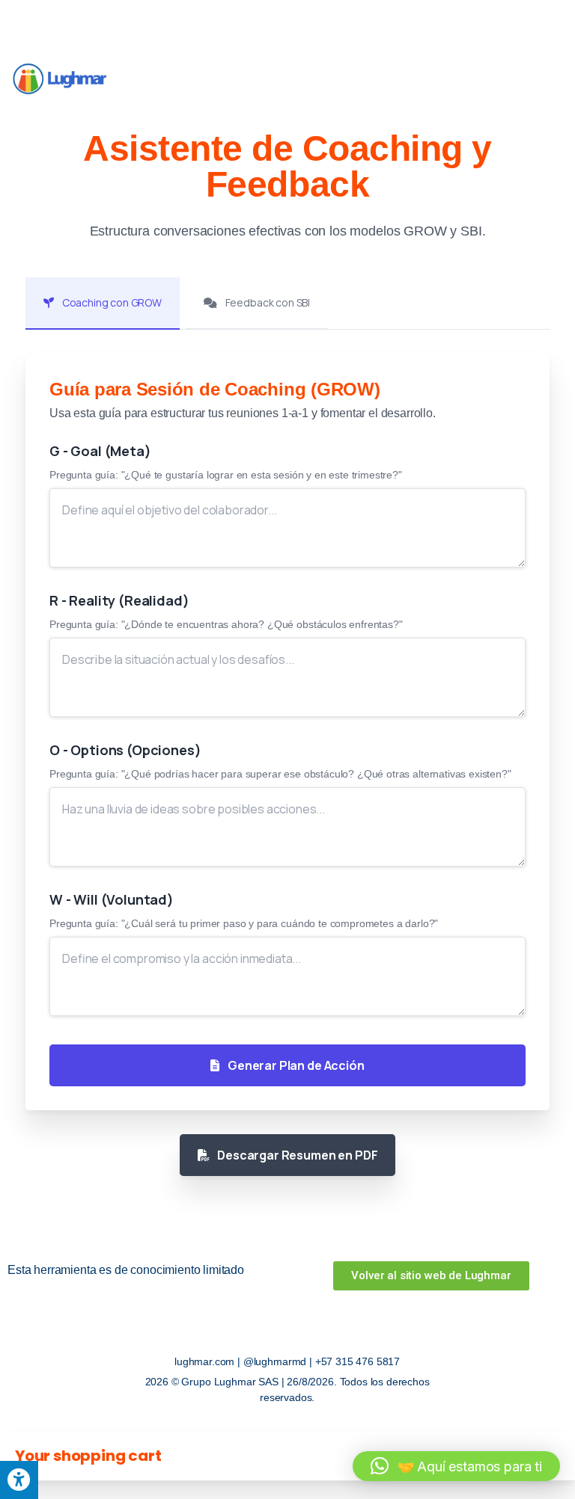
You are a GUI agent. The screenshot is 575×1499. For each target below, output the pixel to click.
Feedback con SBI (266, 302)
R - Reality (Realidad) (119, 600)
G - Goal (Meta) (100, 451)
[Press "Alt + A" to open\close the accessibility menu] (19, 1480)
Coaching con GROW (111, 302)
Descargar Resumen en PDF (296, 1155)
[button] (456, 1466)
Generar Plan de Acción (294, 1065)
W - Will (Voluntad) (111, 899)
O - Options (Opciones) (125, 750)
